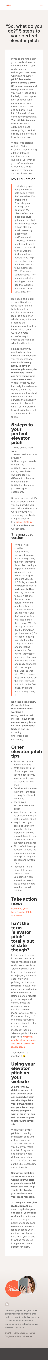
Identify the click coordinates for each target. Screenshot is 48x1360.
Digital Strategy (23, 522)
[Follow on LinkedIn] (7, 1304)
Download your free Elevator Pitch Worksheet (21, 912)
